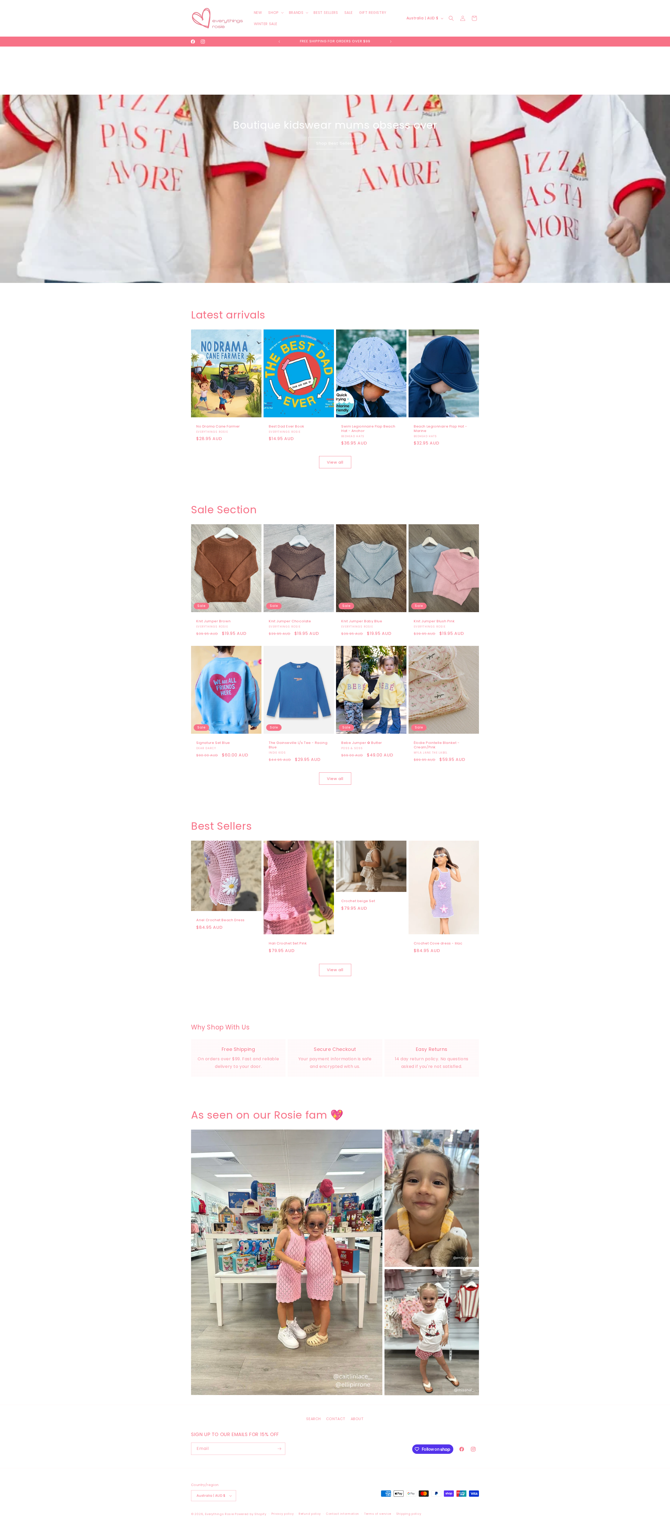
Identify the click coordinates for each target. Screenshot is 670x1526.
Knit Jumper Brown (213, 621)
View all (335, 462)
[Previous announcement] (279, 42)
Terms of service (377, 1514)
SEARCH (313, 1418)
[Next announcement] (391, 42)
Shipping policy (408, 1514)
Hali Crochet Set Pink (288, 944)
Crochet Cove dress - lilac (438, 944)
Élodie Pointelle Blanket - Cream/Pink (437, 745)
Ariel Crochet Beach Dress (220, 920)
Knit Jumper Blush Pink (434, 621)
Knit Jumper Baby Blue (361, 621)
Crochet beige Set (358, 901)
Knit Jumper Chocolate (290, 621)
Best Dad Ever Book (286, 426)
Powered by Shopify (250, 1514)
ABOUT (357, 1418)
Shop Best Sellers (335, 143)
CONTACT (335, 1418)
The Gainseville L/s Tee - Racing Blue (298, 745)
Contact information (342, 1514)
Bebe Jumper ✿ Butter (361, 743)
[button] (275, 12)
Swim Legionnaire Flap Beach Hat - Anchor (368, 428)
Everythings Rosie (219, 1514)
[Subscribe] (279, 1449)
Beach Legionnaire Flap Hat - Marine (440, 428)
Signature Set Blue (213, 743)
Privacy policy (282, 1514)
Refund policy (310, 1514)
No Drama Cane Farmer (218, 426)
